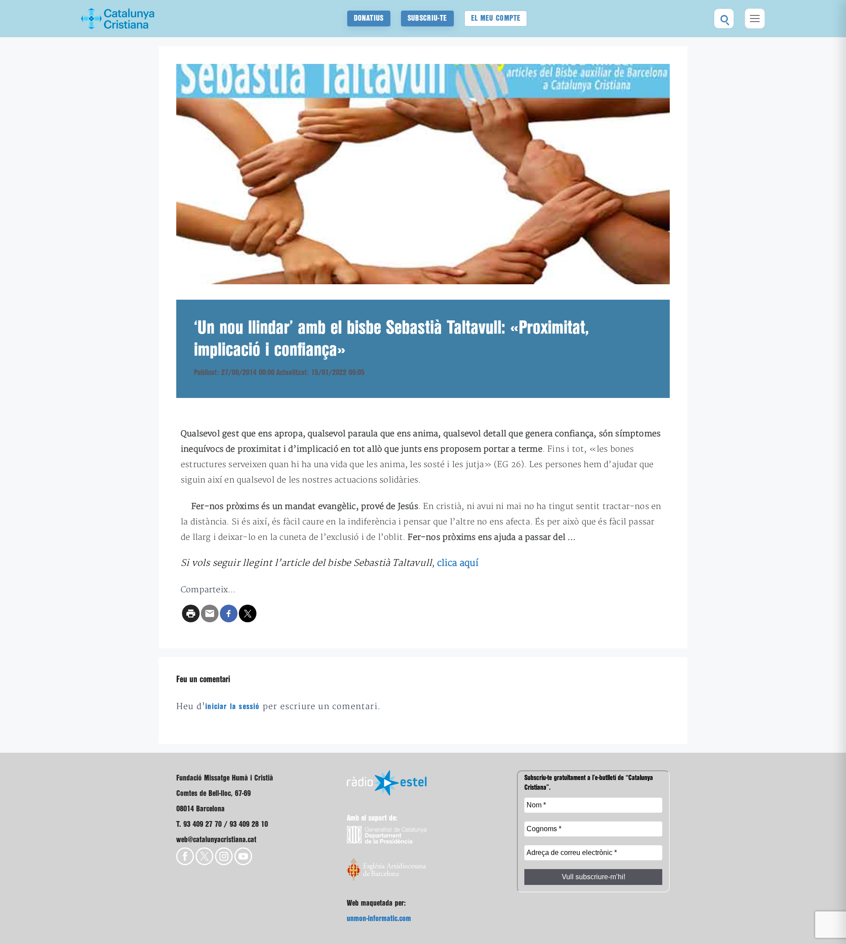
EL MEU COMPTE (496, 18)
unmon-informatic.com (379, 918)
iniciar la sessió (232, 706)
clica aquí (458, 563)
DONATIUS (369, 18)
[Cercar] (724, 18)
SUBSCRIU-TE (427, 18)
